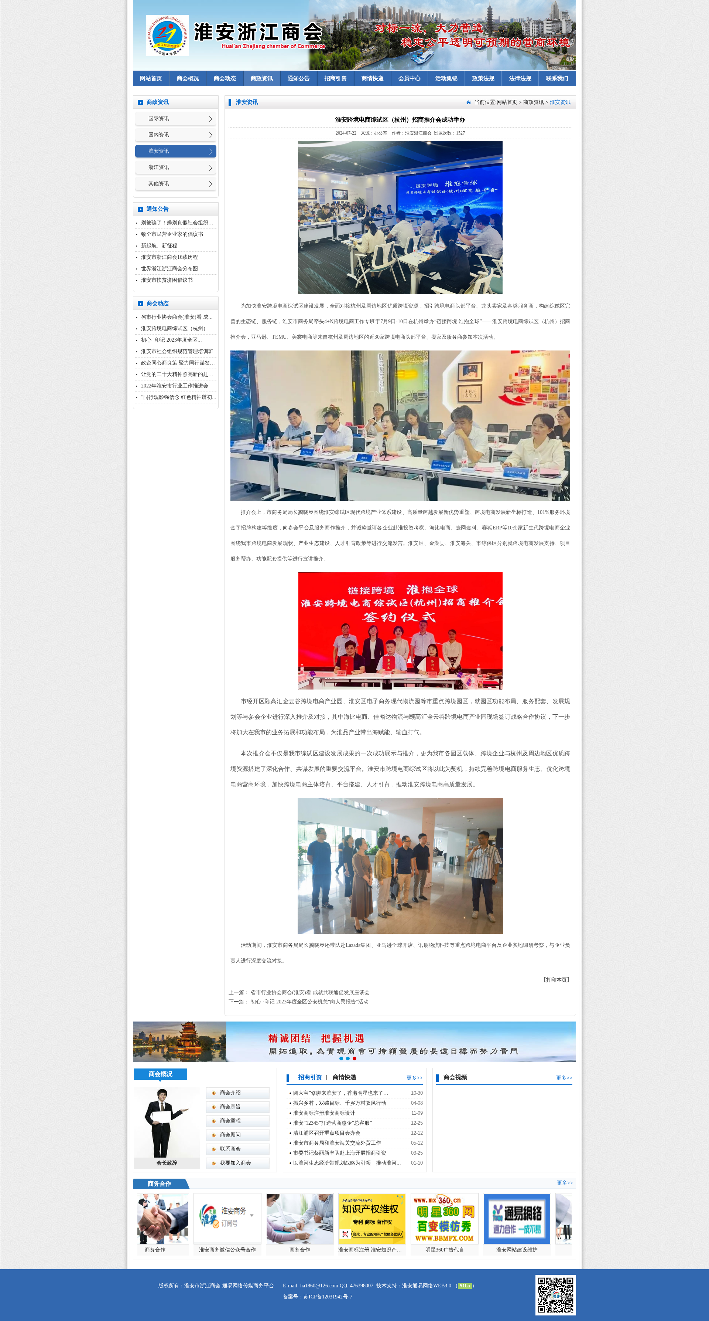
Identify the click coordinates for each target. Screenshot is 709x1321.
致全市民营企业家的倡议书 (172, 234)
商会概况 (188, 78)
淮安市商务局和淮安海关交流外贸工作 (337, 1143)
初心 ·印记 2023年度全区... (171, 340)
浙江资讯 (158, 167)
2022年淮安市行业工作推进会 (174, 386)
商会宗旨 (230, 1107)
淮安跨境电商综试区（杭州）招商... (182, 328)
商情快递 (373, 78)
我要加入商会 (235, 1163)
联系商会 (230, 1149)
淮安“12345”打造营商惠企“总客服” (332, 1123)
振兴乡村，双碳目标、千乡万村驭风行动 (339, 1103)
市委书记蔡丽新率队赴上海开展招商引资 (339, 1153)
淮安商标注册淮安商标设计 (324, 1113)
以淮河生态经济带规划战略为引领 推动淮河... (347, 1163)
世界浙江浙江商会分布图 (169, 268)
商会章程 (230, 1121)
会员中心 (409, 78)
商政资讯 (262, 78)
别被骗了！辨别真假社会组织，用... (182, 223)
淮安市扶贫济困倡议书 (167, 280)
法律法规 (520, 78)
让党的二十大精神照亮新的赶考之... (182, 374)
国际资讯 (158, 118)
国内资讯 (158, 135)
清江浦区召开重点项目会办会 (326, 1133)
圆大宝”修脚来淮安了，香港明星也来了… (340, 1093)
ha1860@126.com (319, 1285)
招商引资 (336, 78)
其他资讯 (158, 183)
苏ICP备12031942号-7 (328, 1297)
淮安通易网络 (417, 1285)
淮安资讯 (158, 151)
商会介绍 (230, 1092)
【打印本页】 (556, 980)
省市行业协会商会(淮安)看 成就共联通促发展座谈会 (310, 992)
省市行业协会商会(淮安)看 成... (177, 317)
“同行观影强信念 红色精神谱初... (178, 397)
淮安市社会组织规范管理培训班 (177, 351)
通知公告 (299, 78)
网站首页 (151, 78)
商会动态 (225, 78)
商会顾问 (230, 1135)
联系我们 (557, 78)
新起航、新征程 (159, 245)
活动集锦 (446, 78)
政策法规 (483, 78)
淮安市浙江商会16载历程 (169, 257)
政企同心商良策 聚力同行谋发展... (180, 363)
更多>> (415, 1078)
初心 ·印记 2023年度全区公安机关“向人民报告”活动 (310, 1002)
